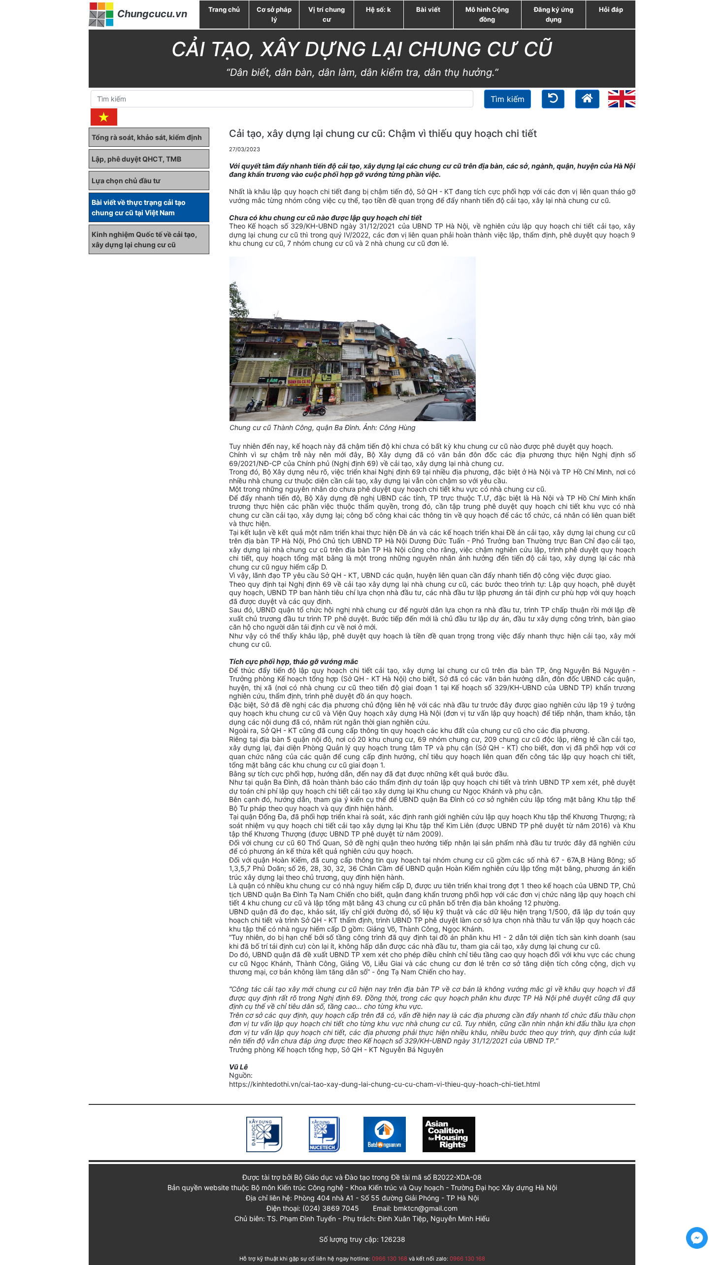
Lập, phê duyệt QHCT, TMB (136, 159)
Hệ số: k (378, 9)
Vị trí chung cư (326, 14)
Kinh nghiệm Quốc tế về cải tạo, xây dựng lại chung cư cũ (144, 239)
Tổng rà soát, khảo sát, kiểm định (147, 137)
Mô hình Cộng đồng (487, 14)
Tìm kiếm (508, 99)
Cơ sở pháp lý (274, 14)
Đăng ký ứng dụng (553, 14)
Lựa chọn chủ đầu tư (126, 180)
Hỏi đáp (611, 9)
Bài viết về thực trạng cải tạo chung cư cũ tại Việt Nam (139, 207)
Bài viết (428, 9)
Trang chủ (224, 9)
